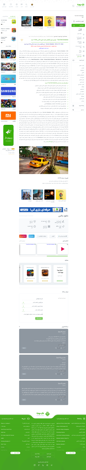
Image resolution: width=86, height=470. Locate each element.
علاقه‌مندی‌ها (11, 6)
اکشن (83, 72)
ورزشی (82, 101)
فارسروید (56, 139)
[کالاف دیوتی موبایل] (26, 21)
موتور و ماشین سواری (80, 94)
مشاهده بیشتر (72, 453)
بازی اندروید (60, 36)
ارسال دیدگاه (39, 318)
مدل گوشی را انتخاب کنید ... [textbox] (37, 302)
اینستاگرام (23, 236)
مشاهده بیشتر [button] (8, 46)
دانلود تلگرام (49, 457)
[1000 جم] (61, 21)
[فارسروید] (43, 414)
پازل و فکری (81, 80)
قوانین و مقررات (40, 314)
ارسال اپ (16, 6)
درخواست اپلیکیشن (42, 236)
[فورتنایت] (26, 195)
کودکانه (83, 87)
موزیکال (82, 96)
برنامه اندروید (37, 454)
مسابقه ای (82, 91)
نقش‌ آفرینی (82, 98)
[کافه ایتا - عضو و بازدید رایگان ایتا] (38, 21)
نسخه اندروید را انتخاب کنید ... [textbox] (37, 306)
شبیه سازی (79, 56)
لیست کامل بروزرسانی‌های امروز (63, 418)
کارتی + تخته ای (81, 84)
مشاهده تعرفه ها (11, 153)
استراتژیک (82, 70)
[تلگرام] (51, 465)
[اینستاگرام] (34, 465)
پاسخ (24, 348)
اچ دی (83, 68)
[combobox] (32, 302)
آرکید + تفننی (81, 65)
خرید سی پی (32, 6)
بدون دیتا (82, 77)
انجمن (22, 6)
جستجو (26, 6)
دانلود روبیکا (37, 457)
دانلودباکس (81, 25)
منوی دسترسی (4, 6)
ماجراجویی (82, 89)
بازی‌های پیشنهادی (80, 75)
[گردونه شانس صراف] (49, 21)
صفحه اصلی (65, 36)
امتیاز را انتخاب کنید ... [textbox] (38, 310)
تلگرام (32, 236)
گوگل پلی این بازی (63, 236)
